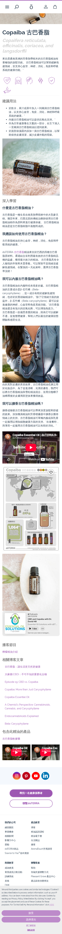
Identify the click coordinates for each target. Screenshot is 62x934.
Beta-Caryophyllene (16, 723)
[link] (46, 7)
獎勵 (7, 844)
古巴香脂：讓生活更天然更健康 (22, 666)
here (51, 905)
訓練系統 (9, 876)
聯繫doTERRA (31, 803)
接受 (31, 913)
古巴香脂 (19, 252)
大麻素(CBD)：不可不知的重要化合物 (26, 674)
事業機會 (9, 831)
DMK (7, 885)
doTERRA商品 (11, 848)
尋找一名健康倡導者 (31, 793)
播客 (33, 844)
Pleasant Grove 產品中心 (43, 876)
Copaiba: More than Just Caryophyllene (28, 689)
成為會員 (9, 867)
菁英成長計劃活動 (13, 872)
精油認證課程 (37, 831)
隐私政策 (31, 930)
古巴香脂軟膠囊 (11, 738)
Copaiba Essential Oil (17, 697)
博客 (33, 827)
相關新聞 (9, 836)
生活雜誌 (35, 840)
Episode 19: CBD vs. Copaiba (21, 681)
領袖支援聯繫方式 (39, 872)
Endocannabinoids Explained (22, 716)
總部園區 (9, 827)
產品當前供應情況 (39, 880)
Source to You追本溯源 (17, 853)
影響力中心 (10, 840)
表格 (7, 880)
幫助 (33, 867)
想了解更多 (31, 925)
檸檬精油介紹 (10, 651)
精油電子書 (36, 836)
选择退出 (31, 919)
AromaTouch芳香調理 (41, 848)
